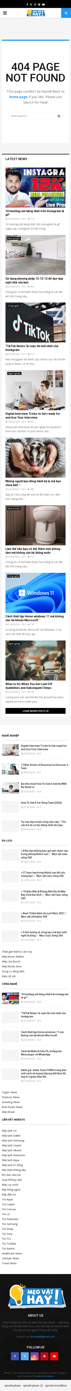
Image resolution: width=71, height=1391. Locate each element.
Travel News (9, 1263)
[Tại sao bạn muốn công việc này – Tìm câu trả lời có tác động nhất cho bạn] (10, 826)
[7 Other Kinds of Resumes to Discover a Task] (10, 769)
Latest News (16, 159)
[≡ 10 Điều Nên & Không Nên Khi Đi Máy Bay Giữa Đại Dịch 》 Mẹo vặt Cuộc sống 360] (10, 895)
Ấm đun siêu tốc (11, 1175)
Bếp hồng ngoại (11, 1189)
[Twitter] (25, 1356)
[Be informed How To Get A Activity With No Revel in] (10, 788)
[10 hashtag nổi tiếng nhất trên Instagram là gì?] (35, 188)
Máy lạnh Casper (11, 1145)
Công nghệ (13, 171)
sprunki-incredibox (56, 1385)
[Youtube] (54, 1356)
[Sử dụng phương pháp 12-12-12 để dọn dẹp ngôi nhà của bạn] (35, 255)
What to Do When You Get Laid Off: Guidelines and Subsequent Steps (29, 686)
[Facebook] (15, 1356)
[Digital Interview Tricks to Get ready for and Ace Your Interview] (35, 390)
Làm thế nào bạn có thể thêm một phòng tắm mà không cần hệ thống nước (32, 550)
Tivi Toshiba (9, 1243)
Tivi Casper (8, 1204)
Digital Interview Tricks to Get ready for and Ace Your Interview (32, 415)
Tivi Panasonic (10, 1219)
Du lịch (7, 840)
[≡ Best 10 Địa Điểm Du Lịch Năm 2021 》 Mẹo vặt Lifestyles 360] (10, 917)
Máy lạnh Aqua (10, 1160)
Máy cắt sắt (9, 976)
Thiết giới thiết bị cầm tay (17, 951)
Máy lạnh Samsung (13, 1140)
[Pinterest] (44, 1356)
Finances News (11, 1097)
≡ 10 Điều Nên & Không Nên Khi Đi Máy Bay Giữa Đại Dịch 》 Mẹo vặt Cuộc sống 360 (44, 895)
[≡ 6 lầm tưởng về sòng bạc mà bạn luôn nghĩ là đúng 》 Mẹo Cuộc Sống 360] (10, 936)
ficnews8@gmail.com (42, 1336)
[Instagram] (35, 1356)
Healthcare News (12, 1253)
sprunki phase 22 (33, 1385)
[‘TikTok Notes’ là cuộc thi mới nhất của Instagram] (35, 323)
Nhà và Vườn (14, 238)
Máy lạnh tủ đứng (12, 1165)
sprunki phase (13, 1385)
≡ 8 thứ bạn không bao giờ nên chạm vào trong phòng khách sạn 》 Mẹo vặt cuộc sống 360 (44, 854)
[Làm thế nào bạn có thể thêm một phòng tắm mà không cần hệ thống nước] (35, 525)
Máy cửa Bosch (11, 961)
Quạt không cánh (12, 1179)
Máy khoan (8, 1112)
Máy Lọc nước (10, 1184)
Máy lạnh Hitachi (11, 1150)
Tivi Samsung (9, 1224)
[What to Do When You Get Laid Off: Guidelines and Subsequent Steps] (35, 660)
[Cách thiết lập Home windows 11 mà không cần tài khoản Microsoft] (35, 593)
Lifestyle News (10, 1258)
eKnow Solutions (45, 1376)
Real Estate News (12, 1107)
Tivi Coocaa (9, 1209)
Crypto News (9, 1092)
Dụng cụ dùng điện (13, 971)
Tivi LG (6, 1214)
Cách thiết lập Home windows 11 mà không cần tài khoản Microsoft (34, 618)
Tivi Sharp (7, 1229)
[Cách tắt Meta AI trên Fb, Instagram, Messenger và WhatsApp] (10, 1055)
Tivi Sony (7, 1233)
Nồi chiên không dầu (14, 1170)
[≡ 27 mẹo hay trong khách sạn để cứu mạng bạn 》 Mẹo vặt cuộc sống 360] (10, 876)
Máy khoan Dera (11, 966)
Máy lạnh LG (9, 1130)
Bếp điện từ (9, 1194)
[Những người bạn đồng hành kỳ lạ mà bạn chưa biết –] (35, 458)
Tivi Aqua (7, 1199)
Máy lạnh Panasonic (13, 1155)
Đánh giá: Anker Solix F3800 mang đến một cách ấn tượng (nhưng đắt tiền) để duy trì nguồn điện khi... (43, 1073)
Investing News (11, 1102)
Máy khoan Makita (13, 956)
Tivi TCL (6, 1238)
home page (18, 97)
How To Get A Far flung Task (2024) (41, 802)
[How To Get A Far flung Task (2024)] (10, 807)
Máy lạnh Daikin (11, 1135)
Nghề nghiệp (14, 373)
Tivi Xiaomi (8, 1248)
